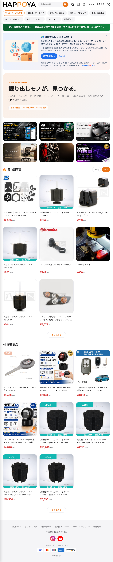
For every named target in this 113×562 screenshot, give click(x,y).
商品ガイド (68, 19)
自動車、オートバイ (36, 13)
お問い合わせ (46, 527)
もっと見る (56, 335)
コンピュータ (53, 19)
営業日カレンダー (62, 527)
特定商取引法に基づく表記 (56, 532)
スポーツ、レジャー (34, 19)
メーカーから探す (13, 12)
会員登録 (100, 4)
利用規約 (97, 527)
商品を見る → (49, 56)
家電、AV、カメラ (57, 13)
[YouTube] (60, 538)
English (62, 56)
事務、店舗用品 (98, 13)
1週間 (96, 169)
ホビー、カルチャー (13, 19)
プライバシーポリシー (81, 527)
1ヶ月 (106, 169)
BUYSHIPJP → (88, 66)
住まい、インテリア (78, 13)
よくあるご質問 (31, 527)
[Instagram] (53, 538)
